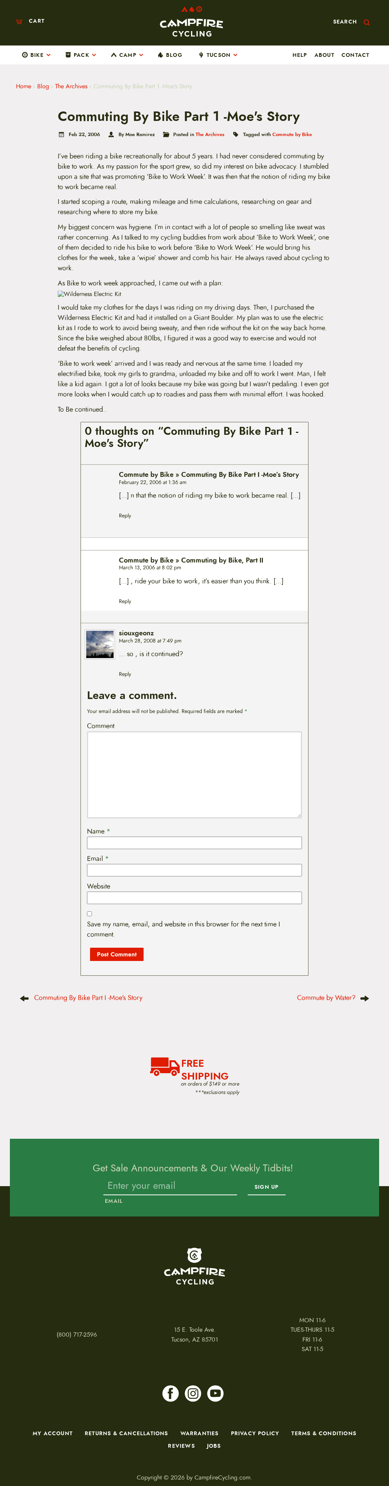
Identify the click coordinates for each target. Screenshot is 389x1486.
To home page (194, 1266)
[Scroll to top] (14, 1456)
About (324, 55)
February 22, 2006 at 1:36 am (153, 482)
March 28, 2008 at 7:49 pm (150, 640)
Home (23, 86)
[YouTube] (215, 1393)
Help (300, 55)
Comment (100, 726)
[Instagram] (193, 1393)
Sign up (266, 1187)
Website (98, 886)
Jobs (214, 1446)
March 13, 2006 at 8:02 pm (150, 567)
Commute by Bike (292, 134)
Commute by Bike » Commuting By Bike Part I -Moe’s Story (209, 475)
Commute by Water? (326, 998)
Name (99, 831)
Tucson (219, 55)
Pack (81, 55)
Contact (355, 55)
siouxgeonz (136, 633)
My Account (53, 1433)
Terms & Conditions (323, 1433)
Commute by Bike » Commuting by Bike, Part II (191, 560)
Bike (37, 55)
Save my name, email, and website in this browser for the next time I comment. (183, 929)
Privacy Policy (255, 1433)
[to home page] (191, 21)
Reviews (181, 1446)
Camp (127, 55)
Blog (174, 55)
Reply (125, 515)
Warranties (199, 1433)
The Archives (71, 86)
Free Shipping (205, 1068)
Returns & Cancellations (126, 1433)
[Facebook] (170, 1393)
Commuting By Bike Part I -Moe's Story (88, 998)
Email (98, 859)
